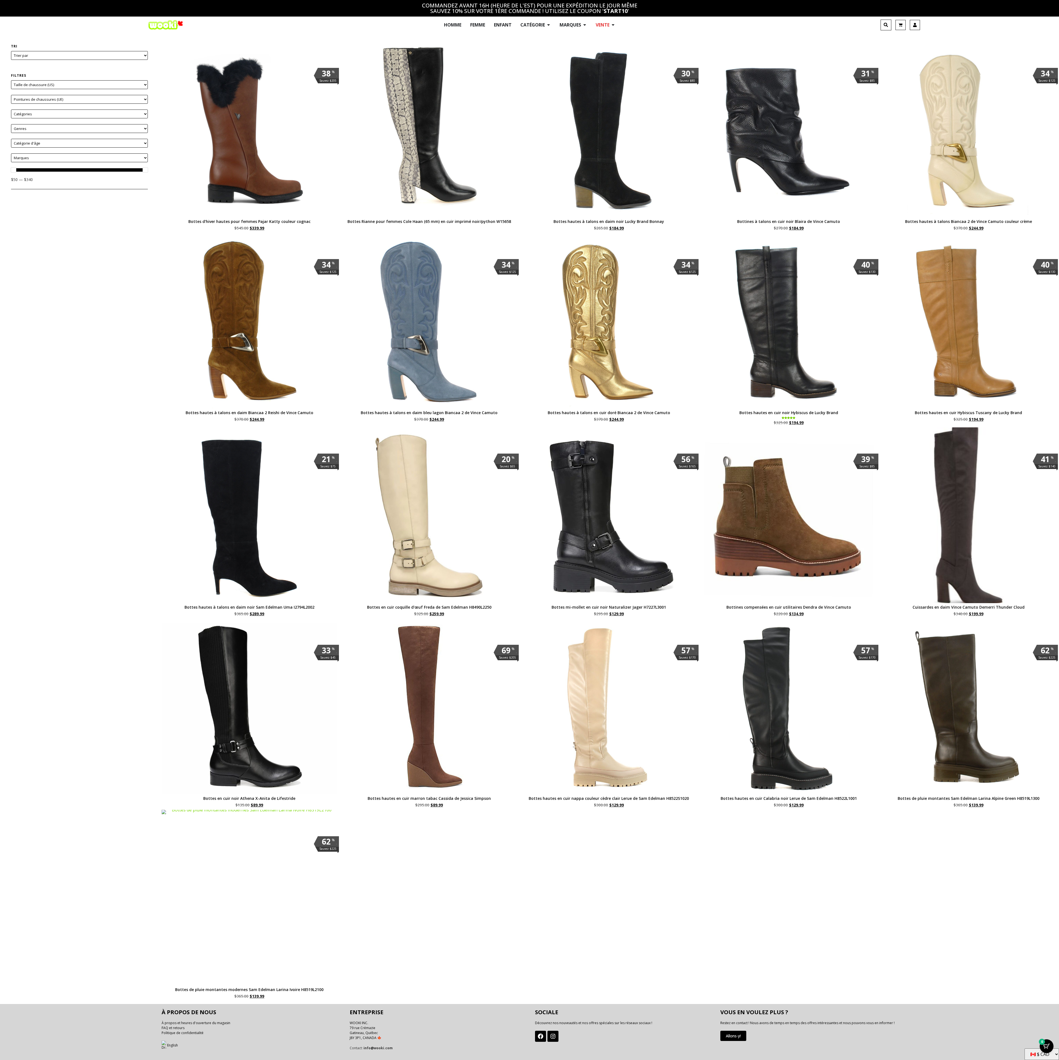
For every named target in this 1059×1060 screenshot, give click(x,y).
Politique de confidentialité (183, 1032)
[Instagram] (552, 1036)
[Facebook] (540, 1036)
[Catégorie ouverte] (548, 25)
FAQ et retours (173, 1028)
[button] (886, 25)
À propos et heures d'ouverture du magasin (196, 1023)
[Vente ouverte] (613, 25)
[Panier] (900, 25)
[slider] (13, 170)
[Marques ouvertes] (584, 25)
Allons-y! (733, 1035)
